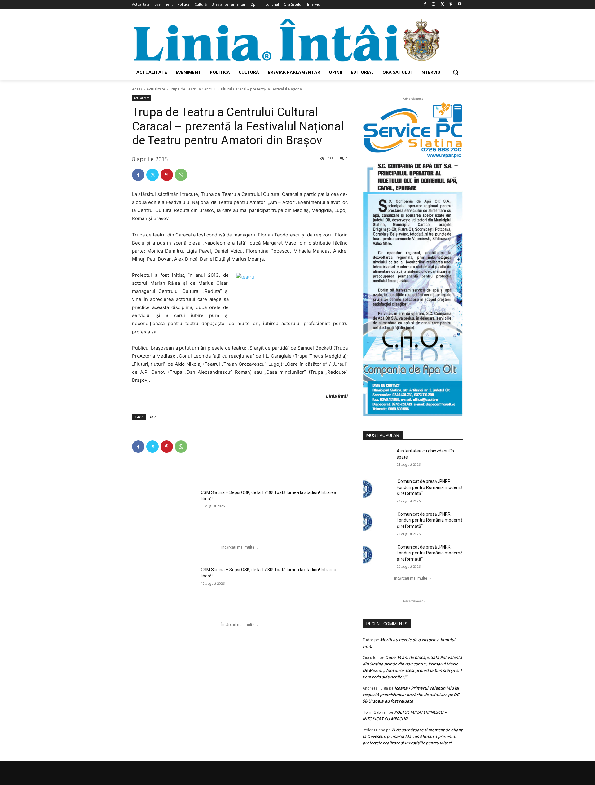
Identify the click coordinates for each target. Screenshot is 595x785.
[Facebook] (425, 4)
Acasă (137, 89)
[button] (455, 72)
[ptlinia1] (413, 130)
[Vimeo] (450, 4)
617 (153, 417)
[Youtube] (459, 4)
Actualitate (156, 89)
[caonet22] (413, 287)
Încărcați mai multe (237, 547)
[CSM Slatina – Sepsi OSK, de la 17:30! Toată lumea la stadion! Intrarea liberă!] (164, 512)
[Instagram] (433, 4)
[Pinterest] (167, 175)
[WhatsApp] (181, 175)
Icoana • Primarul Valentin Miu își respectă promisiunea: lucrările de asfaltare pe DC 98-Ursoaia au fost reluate (411, 694)
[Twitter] (442, 4)
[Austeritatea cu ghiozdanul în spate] (378, 458)
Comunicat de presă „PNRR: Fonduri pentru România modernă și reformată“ (430, 487)
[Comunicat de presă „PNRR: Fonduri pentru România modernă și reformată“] (378, 489)
